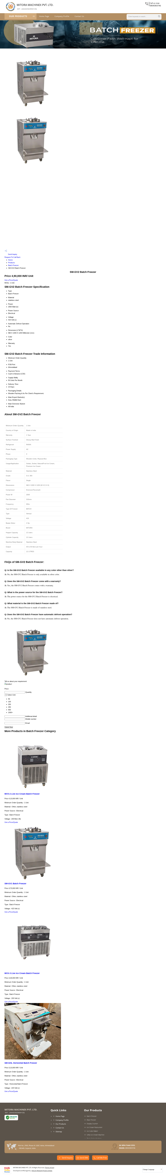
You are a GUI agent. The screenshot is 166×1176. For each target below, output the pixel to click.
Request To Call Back (12, 257)
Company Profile (62, 16)
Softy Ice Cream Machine (95, 1135)
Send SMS (84, 1157)
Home (10, 260)
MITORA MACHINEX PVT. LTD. (35, 6)
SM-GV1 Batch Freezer (15, 883)
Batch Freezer (13, 265)
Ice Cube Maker (92, 1131)
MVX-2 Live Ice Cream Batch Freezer (22, 794)
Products (11, 263)
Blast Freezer (91, 1120)
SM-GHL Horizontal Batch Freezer (21, 1063)
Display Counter (92, 1124)
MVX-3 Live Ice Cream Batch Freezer (22, 973)
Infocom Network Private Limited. (42, 1171)
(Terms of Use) (49, 1168)
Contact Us (79, 16)
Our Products (18, 16)
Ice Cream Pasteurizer (94, 1127)
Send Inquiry (12, 254)
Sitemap (59, 1131)
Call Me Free (102, 1157)
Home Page (44, 16)
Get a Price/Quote (11, 280)
